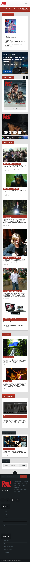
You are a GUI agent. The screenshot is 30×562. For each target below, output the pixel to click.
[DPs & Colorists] (15, 374)
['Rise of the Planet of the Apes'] (15, 180)
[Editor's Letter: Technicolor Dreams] (15, 242)
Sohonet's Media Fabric (9, 449)
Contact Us (6, 552)
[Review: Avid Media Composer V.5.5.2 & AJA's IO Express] (15, 309)
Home (5, 511)
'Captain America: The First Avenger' (12, 163)
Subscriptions (7, 540)
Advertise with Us (8, 549)
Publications (9, 8)
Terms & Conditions (8, 546)
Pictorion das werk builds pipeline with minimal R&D (14, 416)
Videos (5, 522)
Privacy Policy (7, 543)
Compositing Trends (8, 357)
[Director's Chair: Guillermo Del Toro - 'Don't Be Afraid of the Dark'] (15, 207)
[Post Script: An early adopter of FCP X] (15, 279)
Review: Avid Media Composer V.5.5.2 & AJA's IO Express (14, 319)
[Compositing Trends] (15, 347)
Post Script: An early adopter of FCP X (13, 291)
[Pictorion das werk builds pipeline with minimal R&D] (15, 407)
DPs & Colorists (7, 381)
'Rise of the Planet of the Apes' (11, 188)
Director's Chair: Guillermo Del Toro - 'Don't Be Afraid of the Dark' (14, 217)
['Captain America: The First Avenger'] (15, 154)
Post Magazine (21, 8)
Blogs (5, 525)
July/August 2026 (15, 108)
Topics (5, 520)
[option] (15, 95)
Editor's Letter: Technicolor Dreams (12, 257)
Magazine (6, 517)
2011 (15, 10)
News (5, 514)
